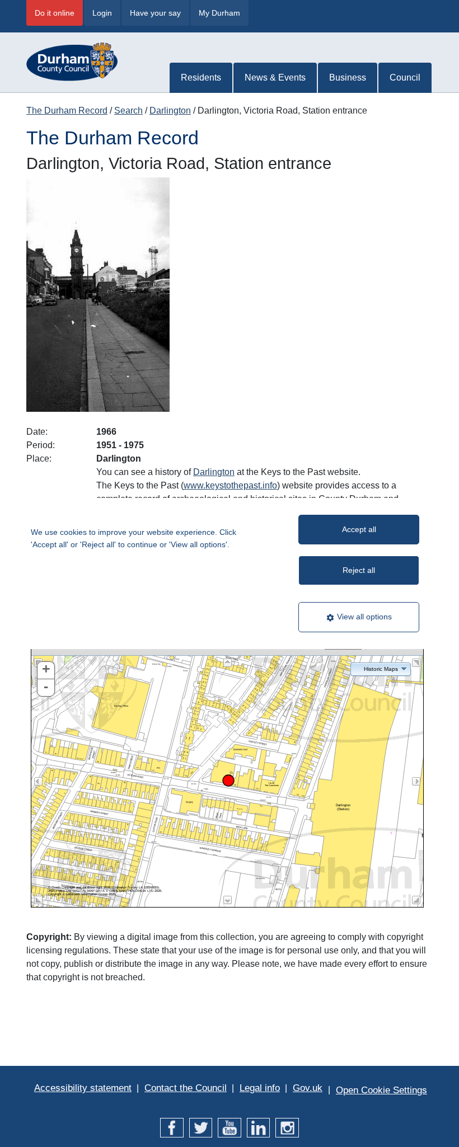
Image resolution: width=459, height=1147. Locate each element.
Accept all (359, 529)
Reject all (359, 570)
